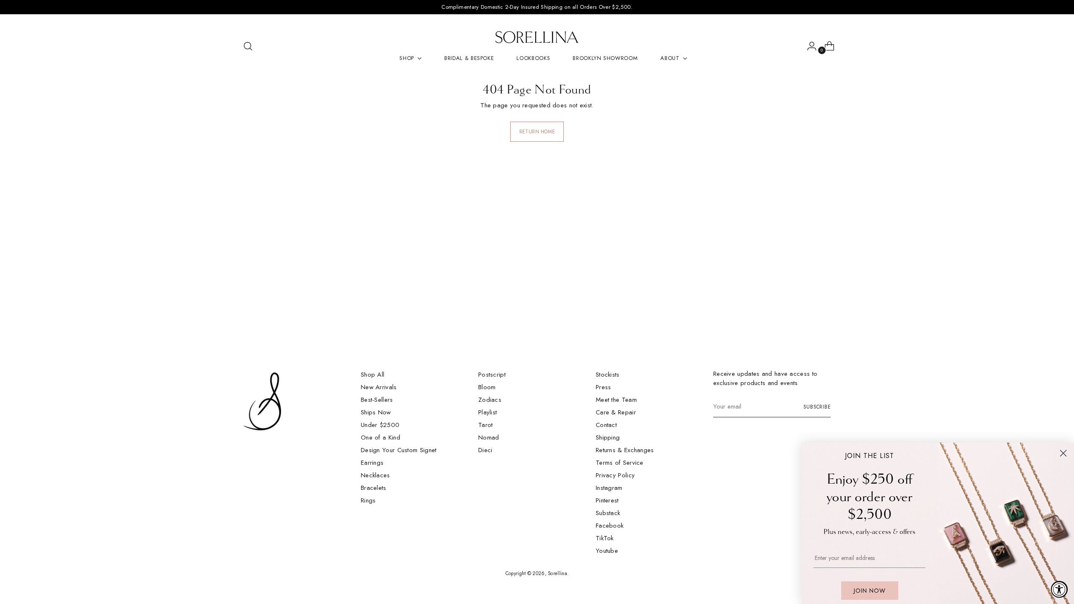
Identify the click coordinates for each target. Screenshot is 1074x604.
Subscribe (817, 407)
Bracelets (373, 487)
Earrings (372, 462)
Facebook (609, 525)
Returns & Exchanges (625, 450)
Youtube (607, 550)
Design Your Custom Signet (399, 450)
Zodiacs (489, 399)
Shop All (372, 374)
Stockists (608, 374)
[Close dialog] (1063, 453)
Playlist (487, 412)
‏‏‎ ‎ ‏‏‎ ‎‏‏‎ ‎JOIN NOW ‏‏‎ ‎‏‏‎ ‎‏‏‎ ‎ (869, 590)
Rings (368, 500)
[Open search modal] (248, 46)
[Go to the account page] (808, 46)
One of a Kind (380, 437)
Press (603, 387)
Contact (606, 425)
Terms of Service (620, 462)
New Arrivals (379, 387)
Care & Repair (616, 412)
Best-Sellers (377, 399)
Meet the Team (616, 399)
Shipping (608, 437)
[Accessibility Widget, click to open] (1059, 589)
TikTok (605, 538)
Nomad (488, 437)
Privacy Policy (615, 475)
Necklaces (375, 475)
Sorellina (557, 573)
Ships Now (376, 412)
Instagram (609, 487)
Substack (608, 513)
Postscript (492, 374)
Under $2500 (380, 425)
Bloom (487, 387)
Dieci (485, 450)
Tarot (485, 425)
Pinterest (607, 500)
